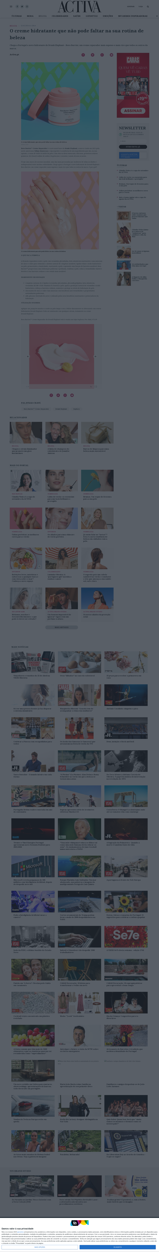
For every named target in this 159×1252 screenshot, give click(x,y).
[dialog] (79, 1235)
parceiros (20, 1232)
